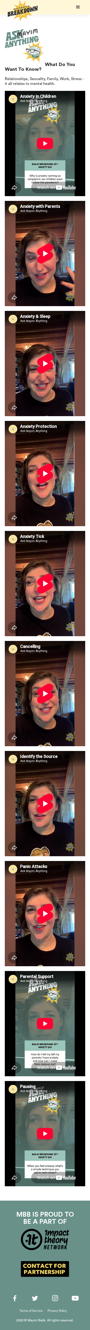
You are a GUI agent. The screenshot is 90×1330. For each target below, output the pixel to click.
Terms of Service (31, 1310)
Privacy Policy (57, 1310)
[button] (78, 7)
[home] (21, 11)
